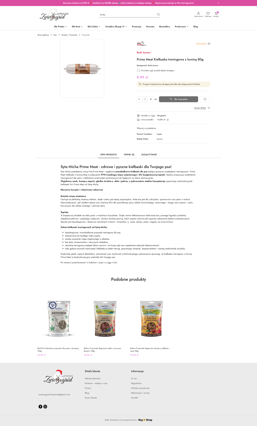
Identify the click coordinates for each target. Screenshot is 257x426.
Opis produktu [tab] (108, 154)
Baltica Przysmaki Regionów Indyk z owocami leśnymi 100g (102, 349)
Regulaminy (136, 383)
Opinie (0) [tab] (129, 154)
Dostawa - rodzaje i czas (96, 383)
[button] (182, 26)
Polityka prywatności (140, 388)
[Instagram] (45, 406)
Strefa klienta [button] (92, 371)
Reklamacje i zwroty (140, 392)
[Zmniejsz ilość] (139, 99)
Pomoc (88, 388)
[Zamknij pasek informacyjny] (218, 3)
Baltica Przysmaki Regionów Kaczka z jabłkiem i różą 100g (150, 349)
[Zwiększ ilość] (151, 99)
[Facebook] (40, 406)
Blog (87, 392)
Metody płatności (93, 378)
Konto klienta (91, 397)
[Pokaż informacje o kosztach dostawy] (167, 119)
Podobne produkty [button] (128, 279)
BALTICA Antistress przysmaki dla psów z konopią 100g (58, 349)
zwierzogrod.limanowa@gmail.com (54, 394)
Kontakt (134, 397)
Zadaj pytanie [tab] (149, 154)
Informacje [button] (137, 371)
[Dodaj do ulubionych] (205, 99)
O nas (134, 378)
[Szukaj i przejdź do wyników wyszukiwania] (158, 15)
